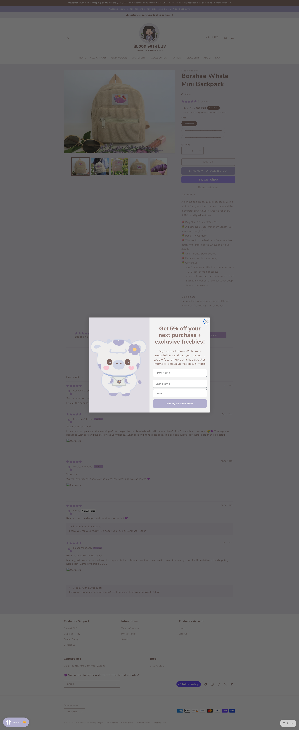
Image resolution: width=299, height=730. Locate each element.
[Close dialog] (206, 321)
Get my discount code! (179, 403)
